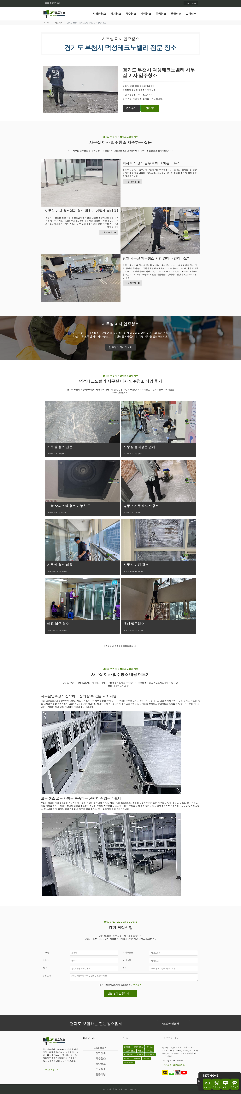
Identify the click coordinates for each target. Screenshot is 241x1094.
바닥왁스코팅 (128, 1055)
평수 (45, 968)
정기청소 (115, 13)
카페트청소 (150, 1055)
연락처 (46, 960)
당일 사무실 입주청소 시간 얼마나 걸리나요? (156, 258)
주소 (125, 968)
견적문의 (131, 108)
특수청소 (131, 13)
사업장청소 (99, 13)
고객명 (46, 952)
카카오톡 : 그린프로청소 (174, 1065)
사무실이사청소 (129, 1051)
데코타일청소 (128, 1062)
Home (46, 23)
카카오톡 (234, 1087)
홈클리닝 (176, 13)
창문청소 (140, 1055)
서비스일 (127, 960)
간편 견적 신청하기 (118, 993)
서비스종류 (128, 952)
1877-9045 (191, 3)
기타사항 (47, 976)
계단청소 (146, 1058)
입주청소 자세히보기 (120, 347)
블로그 (225, 1087)
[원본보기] (137, 985)
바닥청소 (146, 13)
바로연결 (207, 1087)
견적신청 (216, 1087)
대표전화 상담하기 (171, 1023)
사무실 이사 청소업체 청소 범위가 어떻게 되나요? (81, 211)
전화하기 (150, 108)
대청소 (140, 1051)
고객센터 (191, 13)
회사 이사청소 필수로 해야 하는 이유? (151, 163)
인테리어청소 (138, 1047)
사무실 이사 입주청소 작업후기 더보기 (120, 646)
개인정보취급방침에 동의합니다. (122, 985)
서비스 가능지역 (51, 1069)
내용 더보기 (131, 181)
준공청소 (161, 13)
